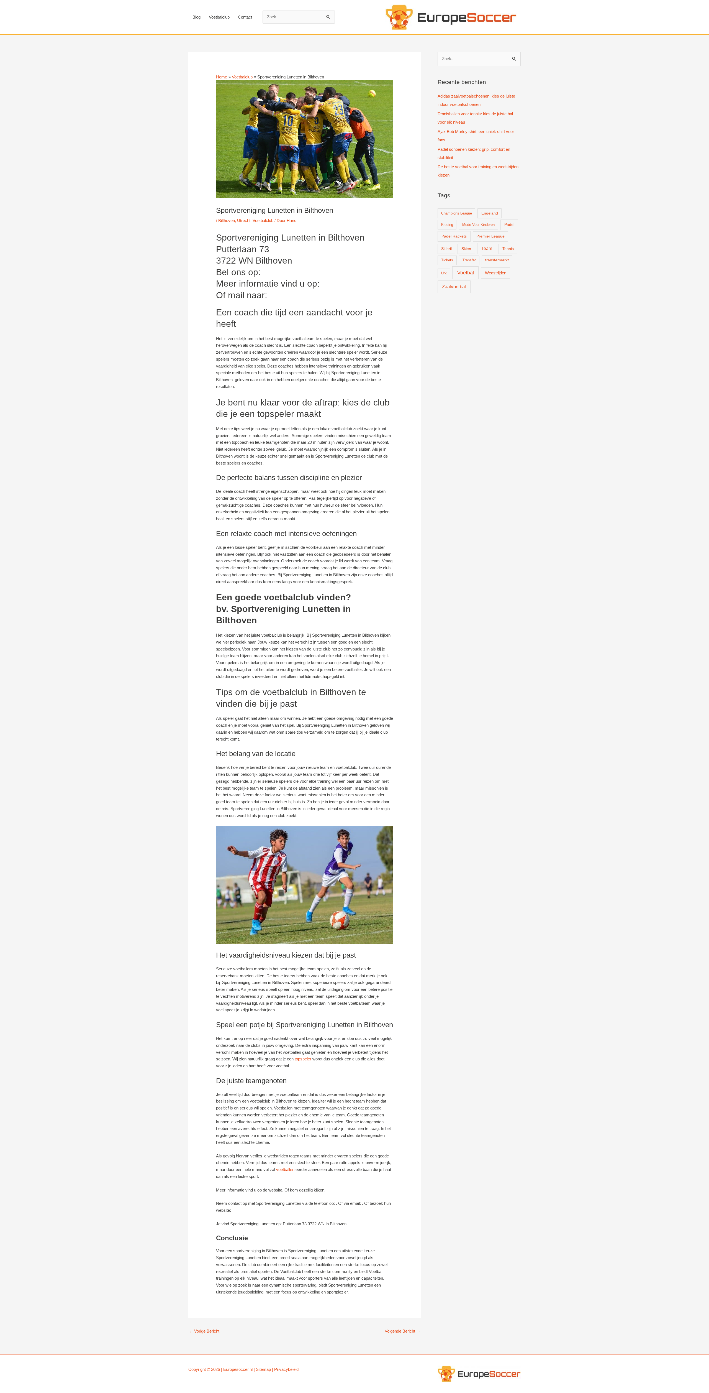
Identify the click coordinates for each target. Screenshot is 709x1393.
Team (486, 248)
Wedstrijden (495, 273)
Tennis (508, 249)
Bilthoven (226, 220)
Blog (196, 17)
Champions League (456, 213)
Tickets (447, 260)
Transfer (469, 260)
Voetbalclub (219, 17)
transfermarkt (497, 260)
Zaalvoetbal (454, 286)
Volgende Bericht (402, 1331)
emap (266, 1369)
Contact (245, 17)
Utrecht (243, 220)
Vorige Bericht (204, 1331)
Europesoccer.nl (238, 1369)
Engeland (489, 213)
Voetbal (465, 272)
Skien (466, 248)
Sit (258, 1369)
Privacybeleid (286, 1369)
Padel (509, 224)
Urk (444, 273)
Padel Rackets (454, 236)
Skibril (446, 249)
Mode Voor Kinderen (478, 225)
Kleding (447, 225)
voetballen (285, 1169)
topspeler (303, 1059)
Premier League (490, 236)
